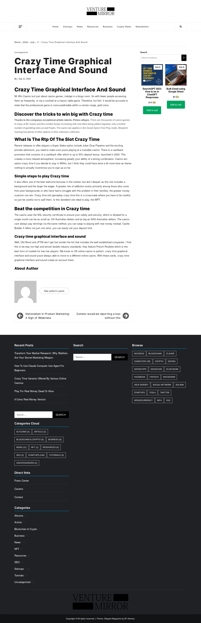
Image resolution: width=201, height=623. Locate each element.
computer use (142, 361)
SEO (20, 455)
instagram (169, 377)
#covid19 (139, 353)
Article (40, 431)
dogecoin (156, 369)
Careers (18, 489)
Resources (93, 26)
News (80, 26)
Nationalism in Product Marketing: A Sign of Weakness (47, 315)
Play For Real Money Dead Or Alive (34, 391)
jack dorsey (141, 385)
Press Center (21, 480)
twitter (164, 392)
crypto (159, 361)
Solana (180, 385)
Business (108, 26)
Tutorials (56, 455)
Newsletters (142, 26)
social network (162, 385)
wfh (159, 400)
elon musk (172, 369)
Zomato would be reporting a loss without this (98, 315)
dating (172, 361)
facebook (139, 377)
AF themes (129, 618)
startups (139, 392)
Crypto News (124, 26)
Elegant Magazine (112, 618)
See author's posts (54, 291)
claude (170, 353)
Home (55, 26)
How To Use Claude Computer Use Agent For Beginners (39, 368)
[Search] (184, 57)
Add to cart (152, 110)
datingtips (140, 369)
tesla (152, 392)
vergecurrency (143, 400)
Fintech (154, 377)
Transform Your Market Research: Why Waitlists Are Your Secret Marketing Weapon (41, 355)
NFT (34, 447)
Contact (18, 497)
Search (143, 52)
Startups (67, 26)
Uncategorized (26, 463)
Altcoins (23, 431)
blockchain (155, 353)
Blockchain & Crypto (30, 439)
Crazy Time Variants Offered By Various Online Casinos (40, 380)
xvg (168, 400)
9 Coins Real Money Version (30, 399)
